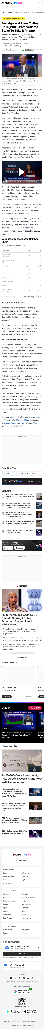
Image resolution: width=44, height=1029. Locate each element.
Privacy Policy (25, 1021)
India (24, 901)
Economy (6, 898)
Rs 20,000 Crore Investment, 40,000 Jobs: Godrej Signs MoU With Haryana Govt (22, 778)
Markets (25, 44)
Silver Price (26, 915)
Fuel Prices (7, 918)
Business (14, 417)
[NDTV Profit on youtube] (28, 978)
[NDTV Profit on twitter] (15, 978)
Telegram (25, 930)
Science (6, 911)
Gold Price (7, 915)
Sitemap (33, 1021)
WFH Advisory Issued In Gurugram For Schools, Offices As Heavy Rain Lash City (14, 820)
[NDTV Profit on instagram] (19, 978)
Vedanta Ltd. (16, 96)
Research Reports (29, 898)
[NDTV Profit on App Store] (30, 1011)
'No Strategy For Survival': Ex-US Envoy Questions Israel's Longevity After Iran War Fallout (14, 807)
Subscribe (7, 696)
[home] (13, 2)
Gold (13, 423)
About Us (6, 1021)
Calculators (26, 918)
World (5, 904)
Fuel (8, 423)
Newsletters (8, 930)
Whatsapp (26, 934)
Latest (37, 423)
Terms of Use (15, 1021)
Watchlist (25, 873)
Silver (21, 423)
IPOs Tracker (8, 883)
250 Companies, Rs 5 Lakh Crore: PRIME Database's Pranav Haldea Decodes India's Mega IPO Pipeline (14, 792)
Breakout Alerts (9, 876)
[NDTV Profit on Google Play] (13, 1011)
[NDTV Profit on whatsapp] (32, 978)
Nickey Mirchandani (14, 44)
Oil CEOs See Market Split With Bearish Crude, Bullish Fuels (14, 832)
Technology (26, 904)
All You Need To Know (11, 688)
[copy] (41, 50)
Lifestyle (25, 908)
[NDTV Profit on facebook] (11, 978)
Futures (6, 880)
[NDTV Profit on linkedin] (24, 978)
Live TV (25, 876)
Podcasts (6, 933)
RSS (39, 1021)
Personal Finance (24, 420)
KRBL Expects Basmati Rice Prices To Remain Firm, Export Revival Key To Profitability (17, 735)
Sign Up (22, 954)
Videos (24, 911)
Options (25, 880)
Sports (5, 908)
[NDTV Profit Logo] (22, 854)
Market (37, 417)
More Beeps (21, 657)
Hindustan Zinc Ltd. (10, 196)
